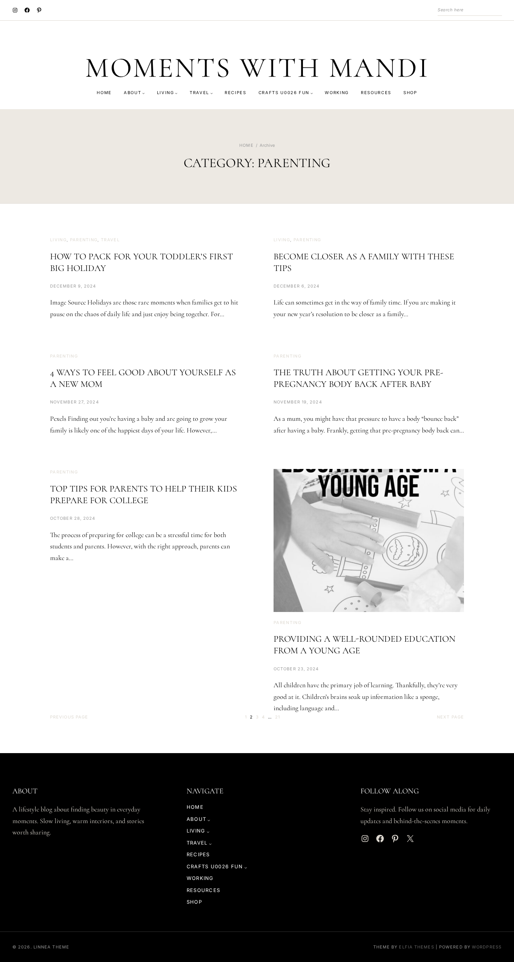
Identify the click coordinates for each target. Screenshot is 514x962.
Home (246, 145)
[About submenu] (143, 93)
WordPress (487, 947)
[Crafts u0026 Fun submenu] (311, 93)
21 (277, 717)
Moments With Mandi (257, 68)
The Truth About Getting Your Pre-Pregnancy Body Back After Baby (358, 378)
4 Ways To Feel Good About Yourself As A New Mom (143, 378)
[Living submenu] (176, 93)
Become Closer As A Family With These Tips (364, 262)
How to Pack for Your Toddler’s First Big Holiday (141, 262)
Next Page (450, 717)
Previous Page (69, 717)
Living (58, 239)
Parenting (84, 239)
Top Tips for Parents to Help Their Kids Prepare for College (143, 494)
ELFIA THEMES (416, 947)
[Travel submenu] (211, 93)
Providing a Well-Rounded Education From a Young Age (364, 644)
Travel (110, 239)
